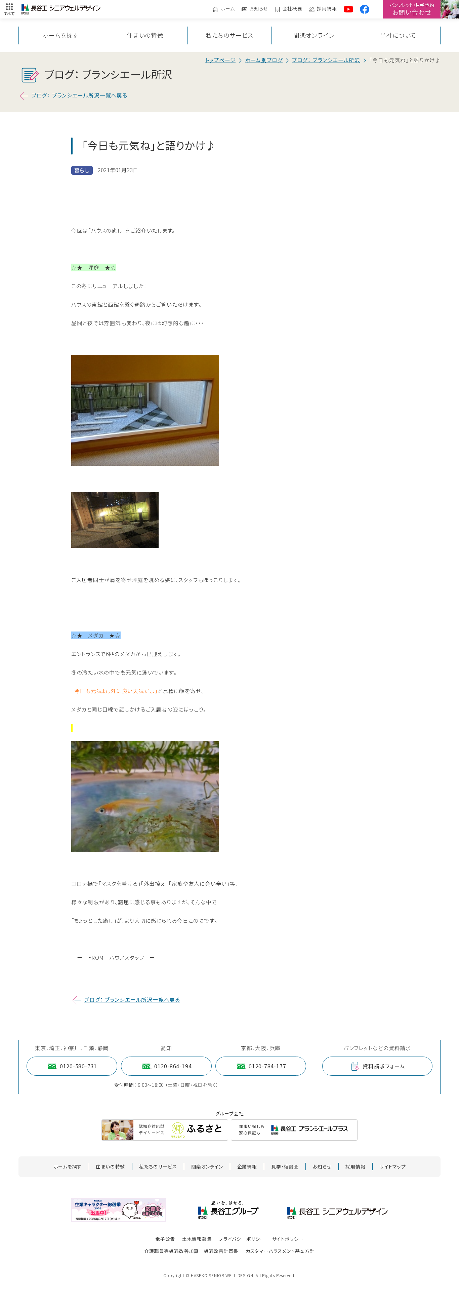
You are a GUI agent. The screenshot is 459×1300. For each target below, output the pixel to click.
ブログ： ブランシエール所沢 (326, 60)
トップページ (220, 60)
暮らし (82, 170)
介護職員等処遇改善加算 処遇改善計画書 (191, 1251)
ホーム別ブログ (264, 60)
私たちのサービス (229, 35)
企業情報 (247, 1166)
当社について (398, 35)
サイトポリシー (288, 1238)
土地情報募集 (197, 1238)
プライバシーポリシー (242, 1238)
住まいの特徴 (145, 35)
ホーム (227, 9)
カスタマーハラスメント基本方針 (280, 1251)
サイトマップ (393, 1166)
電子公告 (165, 1238)
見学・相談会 (285, 1166)
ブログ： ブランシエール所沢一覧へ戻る (79, 95)
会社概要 (292, 9)
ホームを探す (61, 35)
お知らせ (258, 9)
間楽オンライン (314, 35)
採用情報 (327, 9)
